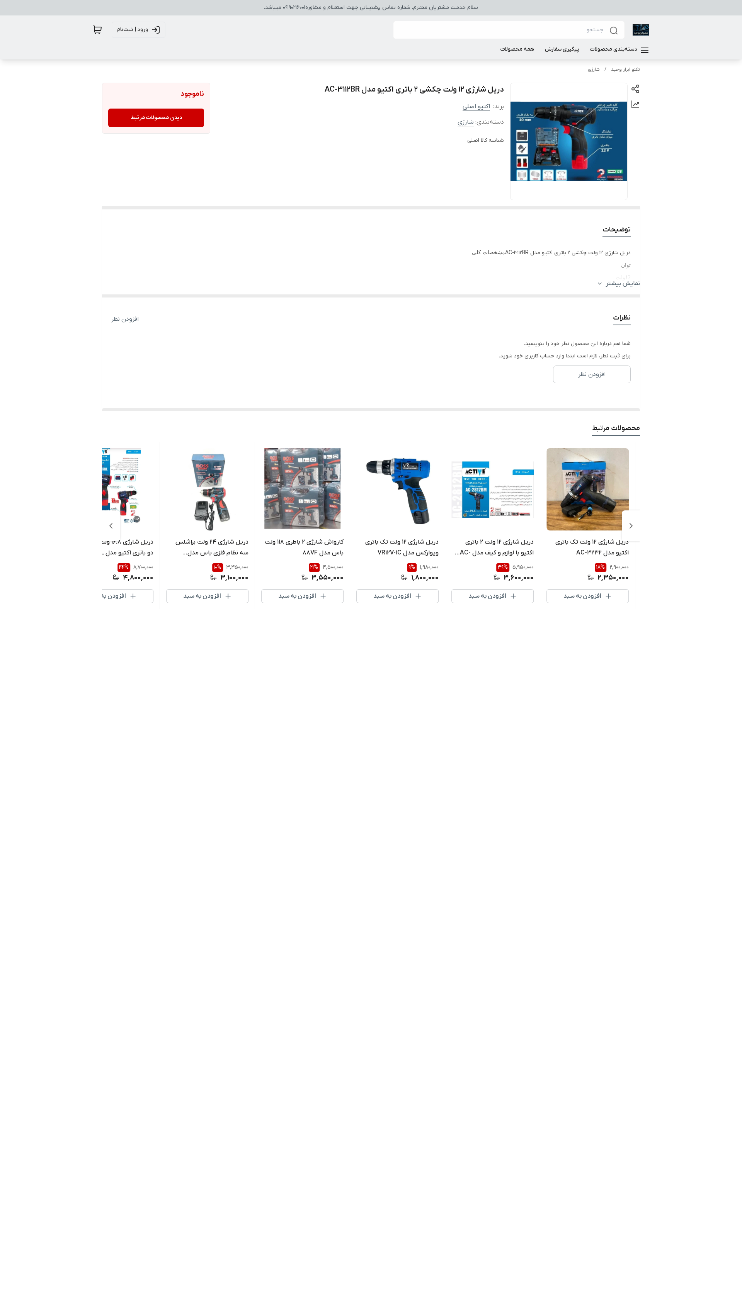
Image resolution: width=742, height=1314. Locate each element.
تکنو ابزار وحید (625, 69)
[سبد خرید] (97, 29)
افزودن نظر (125, 319)
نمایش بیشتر (623, 283)
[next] (111, 525)
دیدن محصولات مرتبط (156, 117)
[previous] (631, 525)
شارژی (594, 69)
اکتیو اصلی (476, 106)
